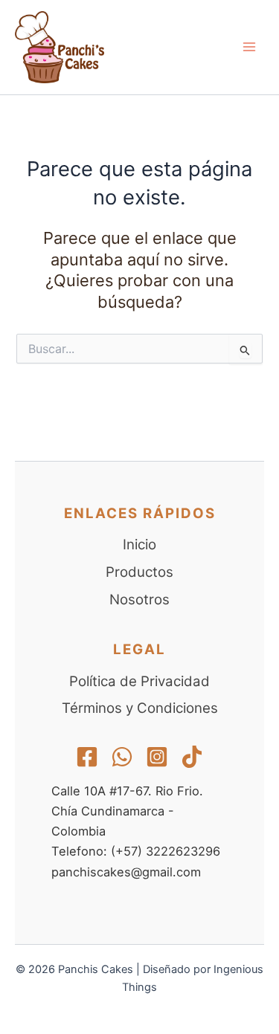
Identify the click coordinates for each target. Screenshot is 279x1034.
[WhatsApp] (122, 757)
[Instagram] (157, 757)
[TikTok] (192, 757)
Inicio (139, 544)
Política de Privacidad (139, 681)
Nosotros (139, 599)
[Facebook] (87, 757)
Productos (139, 572)
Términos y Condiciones (140, 708)
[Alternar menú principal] (249, 47)
